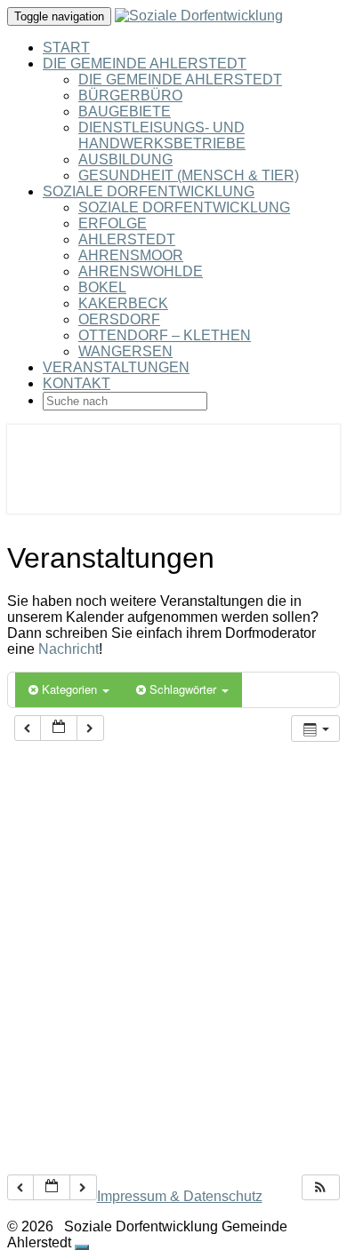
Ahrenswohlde (140, 271)
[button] (320, 1187)
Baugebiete (124, 111)
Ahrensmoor (130, 255)
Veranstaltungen (116, 367)
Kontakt (76, 383)
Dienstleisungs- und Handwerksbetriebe (162, 135)
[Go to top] (82, 1247)
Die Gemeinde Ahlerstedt (144, 63)
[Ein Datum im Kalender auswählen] (58, 728)
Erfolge (112, 223)
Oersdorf (119, 319)
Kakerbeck (123, 303)
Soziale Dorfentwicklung (148, 191)
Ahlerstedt (126, 239)
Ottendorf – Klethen (164, 335)
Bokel (102, 287)
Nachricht (68, 649)
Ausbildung (125, 159)
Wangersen (125, 351)
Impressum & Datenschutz (179, 1196)
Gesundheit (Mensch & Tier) (188, 175)
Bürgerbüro (130, 95)
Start (66, 47)
